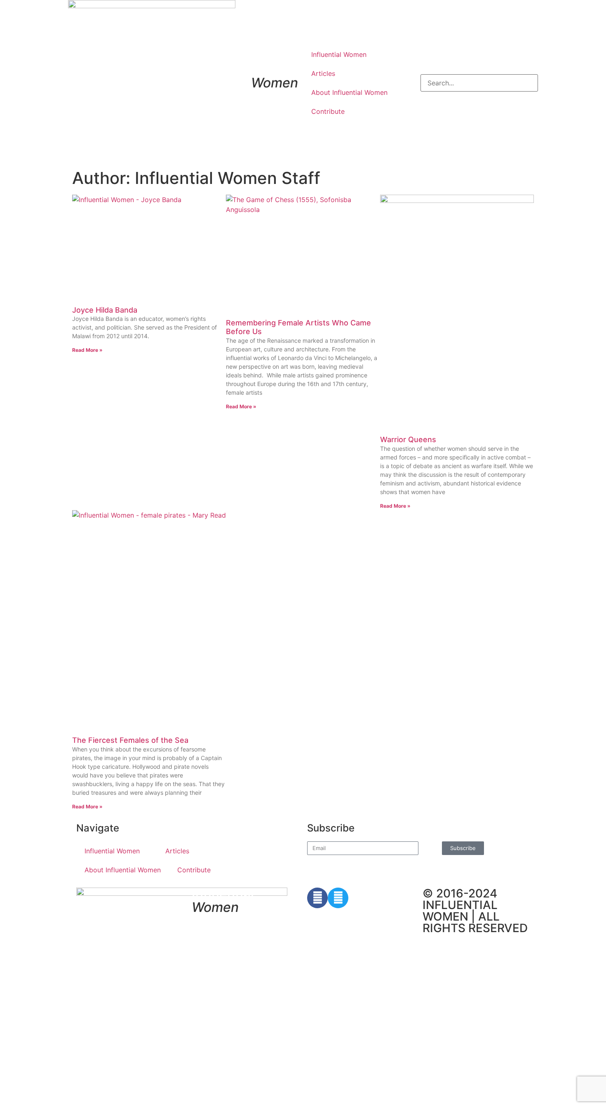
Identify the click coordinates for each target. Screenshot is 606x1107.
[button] (479, 69)
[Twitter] (338, 898)
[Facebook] (317, 898)
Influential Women (338, 54)
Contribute (328, 111)
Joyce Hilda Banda (104, 310)
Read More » (87, 350)
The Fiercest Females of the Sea (130, 740)
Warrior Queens (408, 439)
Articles (323, 73)
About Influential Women (349, 92)
